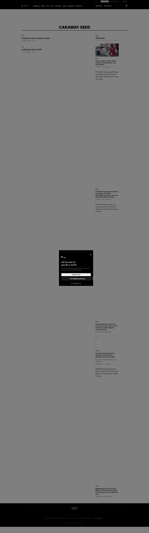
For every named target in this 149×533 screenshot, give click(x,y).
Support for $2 (76, 274)
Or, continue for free (76, 283)
